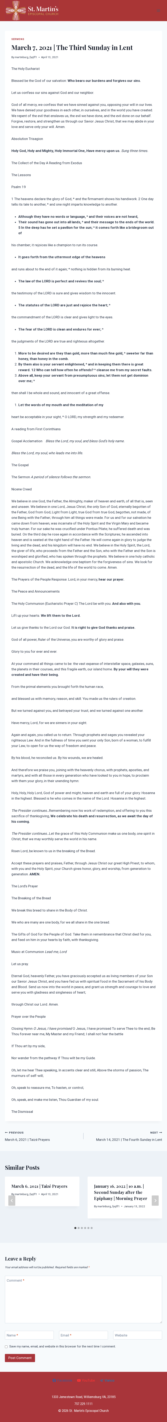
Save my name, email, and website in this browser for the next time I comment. (62, 1346)
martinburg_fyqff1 (26, 57)
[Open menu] (158, 11)
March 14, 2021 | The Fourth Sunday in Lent (129, 1136)
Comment (15, 1280)
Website (121, 1335)
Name (12, 1335)
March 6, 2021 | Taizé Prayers (27, 1136)
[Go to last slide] (11, 1200)
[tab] (75, 1228)
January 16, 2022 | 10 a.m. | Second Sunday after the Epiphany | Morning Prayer (120, 1192)
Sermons (17, 39)
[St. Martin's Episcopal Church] (32, 10)
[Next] (155, 1200)
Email (66, 1335)
